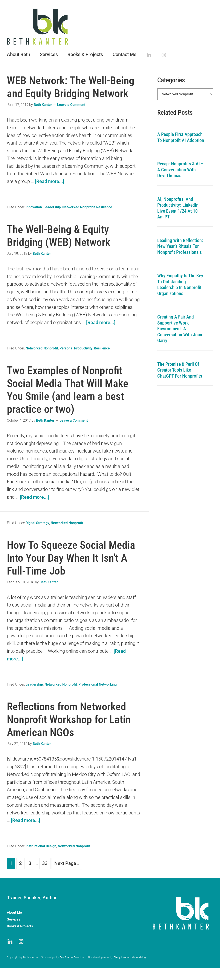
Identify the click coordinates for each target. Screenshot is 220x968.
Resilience (104, 207)
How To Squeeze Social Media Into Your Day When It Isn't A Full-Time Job (71, 558)
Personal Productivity (76, 348)
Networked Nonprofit (78, 207)
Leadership (52, 207)
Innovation (34, 207)
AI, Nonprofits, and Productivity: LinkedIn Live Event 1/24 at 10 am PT (178, 208)
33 (45, 863)
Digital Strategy (37, 523)
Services (13, 919)
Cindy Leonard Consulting (130, 957)
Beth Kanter (110, 27)
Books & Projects (20, 926)
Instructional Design (41, 846)
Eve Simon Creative (72, 957)
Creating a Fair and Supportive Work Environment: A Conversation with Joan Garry (179, 328)
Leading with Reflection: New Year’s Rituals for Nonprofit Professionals (180, 246)
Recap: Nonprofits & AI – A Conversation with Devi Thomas (180, 169)
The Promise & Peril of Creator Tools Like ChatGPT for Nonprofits (179, 370)
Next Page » (66, 863)
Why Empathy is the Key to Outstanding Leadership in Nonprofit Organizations (180, 284)
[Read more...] (49, 181)
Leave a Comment (71, 105)
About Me (14, 912)
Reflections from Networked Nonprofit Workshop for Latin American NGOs (69, 719)
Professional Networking (97, 684)
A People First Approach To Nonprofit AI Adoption (180, 137)
